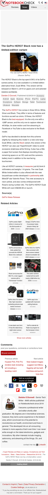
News (24, 7)
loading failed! (5, 464)
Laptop (42, 99)
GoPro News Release (11, 197)
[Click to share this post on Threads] (17, 385)
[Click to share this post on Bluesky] (23, 385)
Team (20, 484)
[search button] (39, 3)
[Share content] (5, 385)
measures (29, 166)
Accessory (40, 95)
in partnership (34, 175)
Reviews (15, 7)
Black (21, 142)
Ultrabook (6, 105)
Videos (34, 7)
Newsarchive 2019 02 (34, 454)
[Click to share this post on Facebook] (11, 385)
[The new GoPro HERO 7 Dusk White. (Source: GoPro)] (24, 62)
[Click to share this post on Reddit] (35, 385)
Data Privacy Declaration (34, 484)
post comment (9, 353)
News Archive (20, 454)
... (45, 7)
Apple (12, 99)
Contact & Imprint (9, 484)
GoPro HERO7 (12, 110)
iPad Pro (35, 99)
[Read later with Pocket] (41, 385)
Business (20, 99)
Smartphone (7, 102)
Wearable (15, 105)
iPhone (27, 99)
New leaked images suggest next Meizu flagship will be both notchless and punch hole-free (34, 367)
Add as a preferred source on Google (26, 379)
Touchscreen (41, 102)
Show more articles (24, 338)
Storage (25, 102)
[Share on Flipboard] (18, 390)
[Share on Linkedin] (24, 390)
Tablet (32, 102)
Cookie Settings (17, 487)
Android (6, 99)
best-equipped (18, 119)
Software (17, 102)
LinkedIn (42, 444)
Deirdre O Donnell (8, 95)
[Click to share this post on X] (29, 385)
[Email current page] (30, 390)
